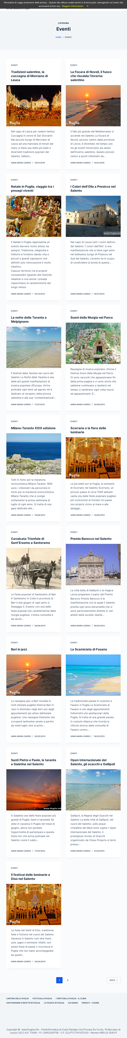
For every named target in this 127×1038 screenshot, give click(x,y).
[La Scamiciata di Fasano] (93, 675)
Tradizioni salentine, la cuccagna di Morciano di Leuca (29, 76)
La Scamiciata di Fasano (88, 649)
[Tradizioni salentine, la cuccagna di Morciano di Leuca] (33, 105)
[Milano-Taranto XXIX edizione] (33, 454)
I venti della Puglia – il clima (71, 998)
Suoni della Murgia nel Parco (91, 317)
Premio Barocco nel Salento (91, 539)
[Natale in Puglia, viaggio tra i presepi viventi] (33, 216)
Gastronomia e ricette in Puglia (23, 1003)
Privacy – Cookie (90, 1003)
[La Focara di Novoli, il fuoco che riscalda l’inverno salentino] (93, 105)
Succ (112, 980)
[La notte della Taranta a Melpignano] (33, 347)
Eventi (14, 65)
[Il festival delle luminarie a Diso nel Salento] (33, 904)
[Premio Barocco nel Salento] (93, 564)
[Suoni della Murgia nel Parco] (93, 343)
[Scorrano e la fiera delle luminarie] (93, 458)
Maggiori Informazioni (72, 6)
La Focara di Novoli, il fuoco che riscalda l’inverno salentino (91, 76)
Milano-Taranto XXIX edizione (33, 428)
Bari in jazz (19, 649)
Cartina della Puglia (17, 998)
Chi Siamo (73, 1003)
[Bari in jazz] (33, 675)
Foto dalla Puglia (42, 998)
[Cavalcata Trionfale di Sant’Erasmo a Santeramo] (33, 568)
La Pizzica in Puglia (54, 1003)
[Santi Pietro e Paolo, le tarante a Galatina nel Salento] (33, 790)
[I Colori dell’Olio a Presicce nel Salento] (93, 216)
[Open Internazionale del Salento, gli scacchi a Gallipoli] (93, 790)
